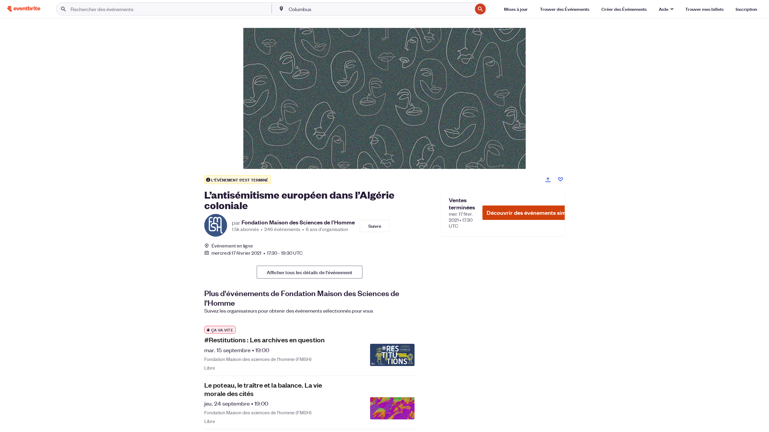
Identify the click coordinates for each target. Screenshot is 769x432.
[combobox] (380, 9)
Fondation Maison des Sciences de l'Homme (298, 222)
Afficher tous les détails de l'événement (309, 272)
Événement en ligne (232, 246)
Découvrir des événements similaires (534, 212)
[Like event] (560, 179)
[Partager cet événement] (548, 180)
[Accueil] (23, 8)
